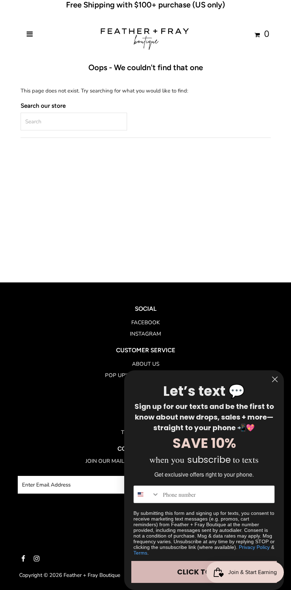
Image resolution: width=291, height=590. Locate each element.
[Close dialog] (275, 379)
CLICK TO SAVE (204, 572)
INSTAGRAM (145, 333)
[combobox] (146, 494)
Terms (140, 553)
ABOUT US (145, 363)
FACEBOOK (145, 322)
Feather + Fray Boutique (92, 575)
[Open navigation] (29, 34)
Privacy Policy (254, 547)
